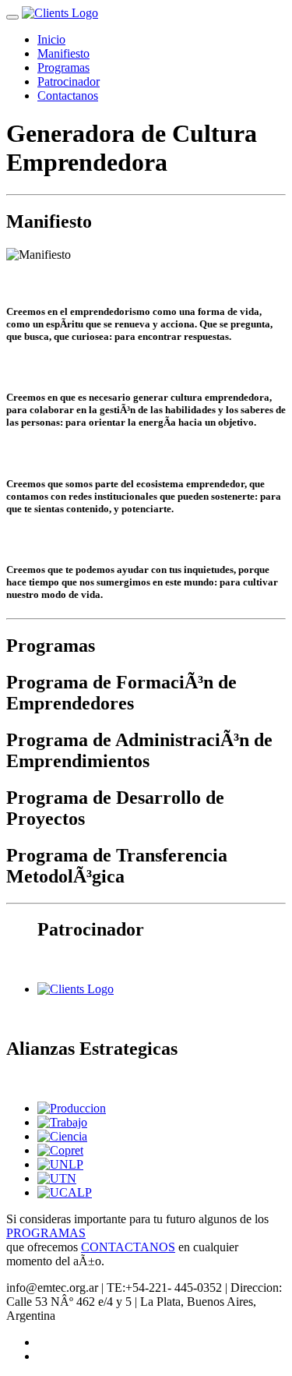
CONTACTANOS (128, 1247)
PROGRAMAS (46, 1233)
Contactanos (67, 95)
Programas (63, 67)
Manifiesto (63, 53)
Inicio (51, 39)
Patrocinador (68, 81)
